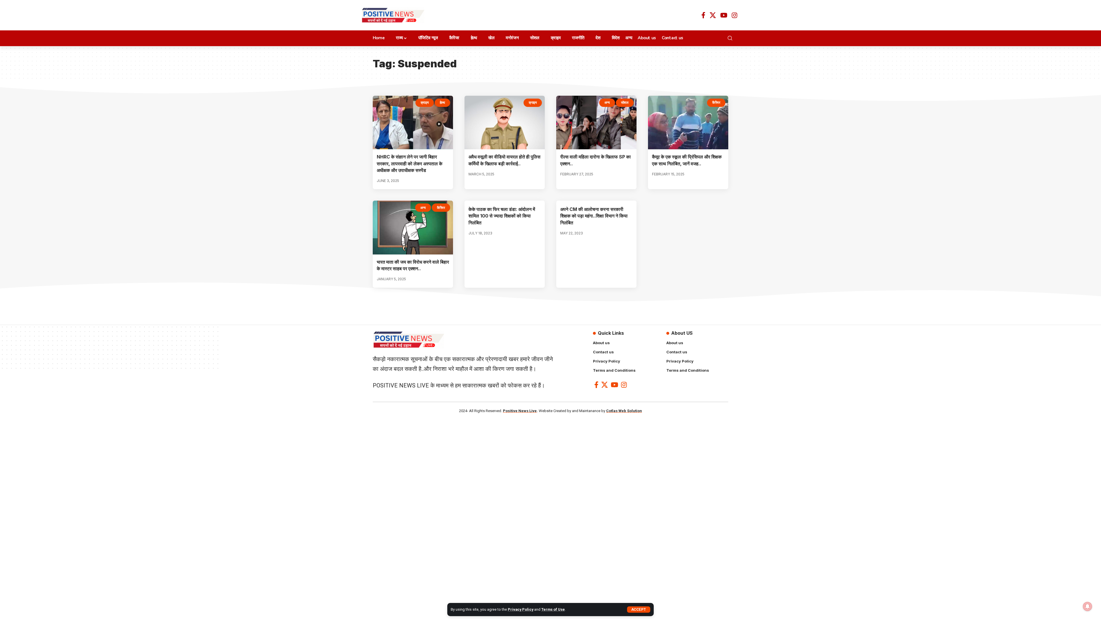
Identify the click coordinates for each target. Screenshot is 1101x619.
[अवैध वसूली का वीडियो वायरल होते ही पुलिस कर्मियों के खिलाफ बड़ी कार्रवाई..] (504, 123)
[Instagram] (734, 15)
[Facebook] (703, 15)
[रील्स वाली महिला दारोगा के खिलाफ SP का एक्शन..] (596, 123)
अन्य (607, 102)
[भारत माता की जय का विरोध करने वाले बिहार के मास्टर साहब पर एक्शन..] (413, 227)
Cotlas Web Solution (624, 411)
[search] (731, 38)
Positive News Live (520, 411)
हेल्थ (442, 102)
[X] (712, 15)
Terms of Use (553, 609)
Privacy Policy (520, 609)
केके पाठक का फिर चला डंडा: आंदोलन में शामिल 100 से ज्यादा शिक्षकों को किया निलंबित (501, 215)
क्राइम (425, 102)
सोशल (624, 102)
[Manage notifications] (1087, 606)
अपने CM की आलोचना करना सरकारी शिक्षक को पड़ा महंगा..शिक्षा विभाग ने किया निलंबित (594, 215)
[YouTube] (724, 15)
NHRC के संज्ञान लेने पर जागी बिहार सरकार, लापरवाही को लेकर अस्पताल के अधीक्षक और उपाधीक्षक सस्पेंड (409, 163)
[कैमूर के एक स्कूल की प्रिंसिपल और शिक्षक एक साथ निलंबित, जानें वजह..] (688, 123)
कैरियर (716, 102)
